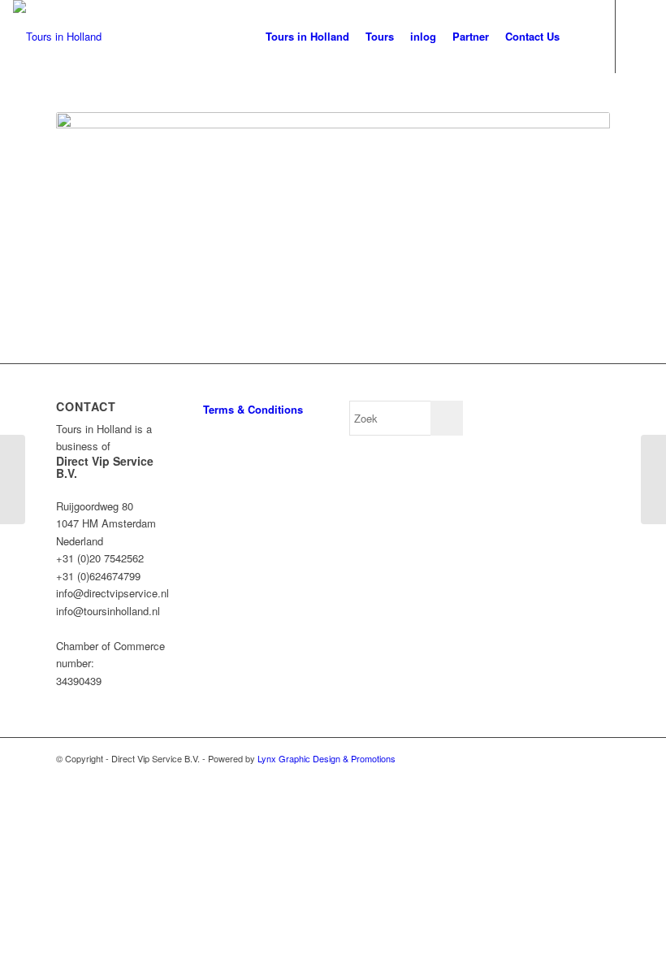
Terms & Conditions (253, 409)
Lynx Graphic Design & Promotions (326, 758)
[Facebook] (641, 36)
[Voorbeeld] (12, 479)
